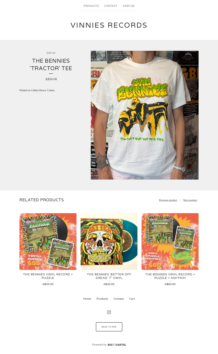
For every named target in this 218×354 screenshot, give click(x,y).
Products (91, 5)
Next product (190, 200)
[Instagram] (109, 312)
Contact (110, 5)
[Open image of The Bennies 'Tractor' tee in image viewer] (145, 115)
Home (87, 298)
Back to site (109, 327)
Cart (132, 298)
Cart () (128, 5)
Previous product (168, 200)
